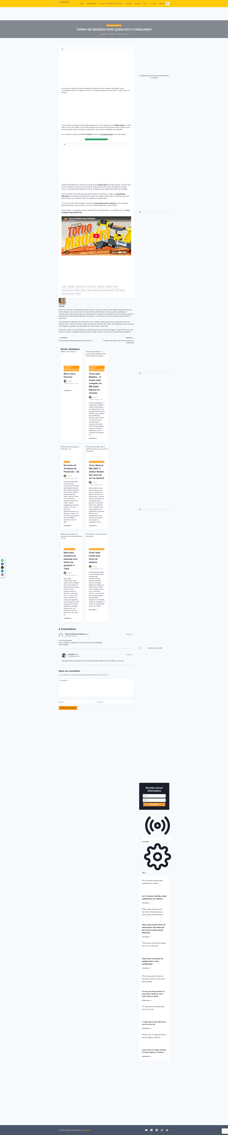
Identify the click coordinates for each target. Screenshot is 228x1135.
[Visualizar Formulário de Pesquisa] (167, 3)
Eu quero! (154, 804)
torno (116, 286)
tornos (78, 293)
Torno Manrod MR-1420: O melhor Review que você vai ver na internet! (96, 471)
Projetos (137, 3)
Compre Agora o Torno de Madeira (96, 139)
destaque (71, 286)
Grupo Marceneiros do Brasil (105, 203)
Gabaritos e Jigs (69, 549)
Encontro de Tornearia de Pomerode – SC (71, 468)
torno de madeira (80, 290)
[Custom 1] (167, 1130)
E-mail (101, 702)
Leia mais (68, 390)
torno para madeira (68, 293)
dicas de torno (80, 286)
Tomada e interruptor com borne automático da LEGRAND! (118, 340)
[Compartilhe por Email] (2, 574)
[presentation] (71, 357)
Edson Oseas (119, 125)
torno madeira (109, 290)
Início (82, 3)
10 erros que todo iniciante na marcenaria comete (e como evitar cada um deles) (153, 994)
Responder (129, 634)
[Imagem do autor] (100, 34)
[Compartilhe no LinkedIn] (2, 571)
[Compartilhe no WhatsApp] (2, 560)
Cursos (153, 3)
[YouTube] (146, 1130)
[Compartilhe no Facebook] (2, 564)
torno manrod (120, 290)
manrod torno (91, 286)
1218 (64, 286)
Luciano (104, 34)
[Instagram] (151, 1130)
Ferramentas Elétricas (68, 367)
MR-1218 (101, 286)
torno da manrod (67, 290)
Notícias (129, 3)
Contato (161, 3)
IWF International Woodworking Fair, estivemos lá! (75, 339)
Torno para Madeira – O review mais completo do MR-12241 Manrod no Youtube (95, 383)
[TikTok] (162, 1130)
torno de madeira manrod (95, 290)
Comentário (63, 680)
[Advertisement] (114, 14)
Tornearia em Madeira (114, 25)
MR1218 (109, 286)
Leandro (69, 381)
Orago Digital (86, 1130)
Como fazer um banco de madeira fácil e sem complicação (152, 961)
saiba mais (146, 1000)
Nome (61, 702)
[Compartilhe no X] (2, 567)
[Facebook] (156, 1130)
